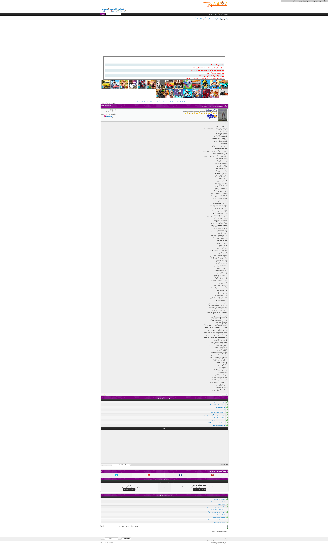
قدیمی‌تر (225, 464)
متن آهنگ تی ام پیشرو (219, 402)
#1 (226, 123)
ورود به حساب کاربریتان (129, 489)
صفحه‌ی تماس (225, 538)
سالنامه (108, 11)
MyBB (216, 543)
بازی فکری (146, 101)
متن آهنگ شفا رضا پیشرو (219, 425)
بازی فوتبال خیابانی (176, 101)
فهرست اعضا (105, 9)
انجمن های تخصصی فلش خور (222, 18)
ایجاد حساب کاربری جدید (200, 489)
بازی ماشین (140, 101)
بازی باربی (114, 11)
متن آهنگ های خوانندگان (193, 18)
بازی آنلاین (120, 9)
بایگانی (214, 540)
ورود (216, 14)
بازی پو (190, 101)
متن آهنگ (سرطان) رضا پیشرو (218, 417)
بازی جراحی (185, 101)
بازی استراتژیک (152, 101)
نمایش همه (212, 471)
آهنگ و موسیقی (203, 18)
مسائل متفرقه (211, 18)
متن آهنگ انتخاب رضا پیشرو (218, 420)
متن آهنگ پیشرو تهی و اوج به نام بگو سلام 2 (214, 414)
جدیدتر (220, 464)
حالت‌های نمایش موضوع (106, 105)
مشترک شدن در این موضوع (221, 527)
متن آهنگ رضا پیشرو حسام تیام (217, 404)
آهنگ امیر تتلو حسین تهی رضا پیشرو (216, 409)
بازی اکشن (159, 101)
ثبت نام (211, 14)
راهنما (102, 11)
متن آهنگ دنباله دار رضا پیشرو (218, 412)
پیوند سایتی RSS (208, 540)
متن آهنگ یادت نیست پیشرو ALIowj (216, 422)
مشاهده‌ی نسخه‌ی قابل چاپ (220, 525)
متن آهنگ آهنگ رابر (220, 407)
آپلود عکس (113, 9)
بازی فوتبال (122, 11)
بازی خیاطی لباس (167, 101)
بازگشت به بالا (220, 540)
